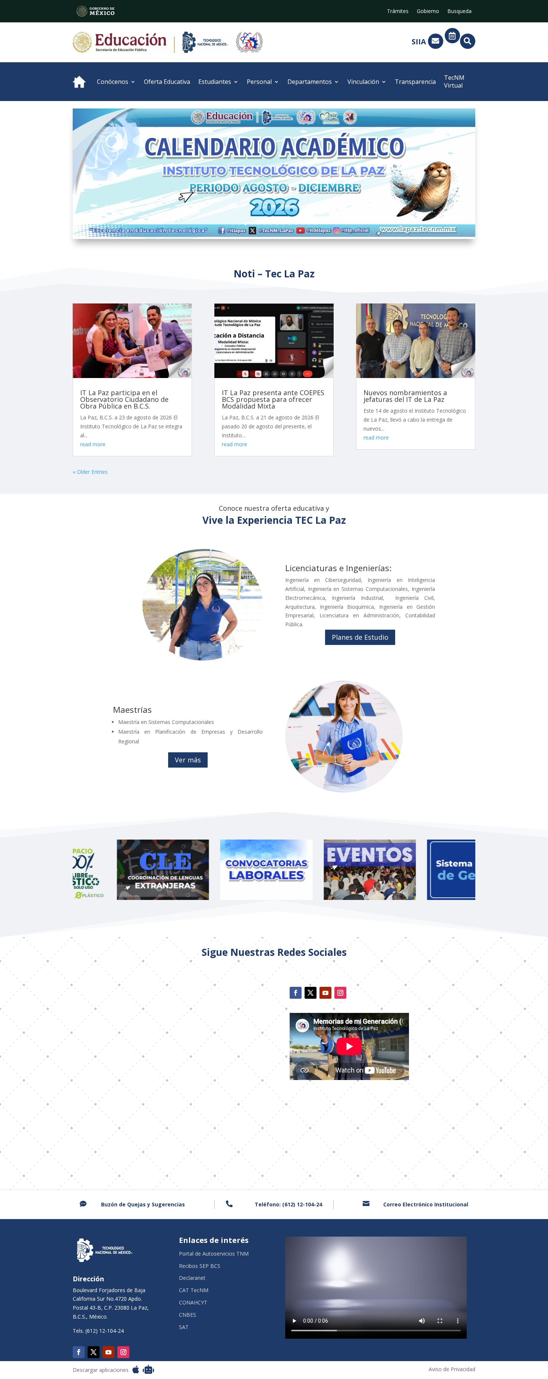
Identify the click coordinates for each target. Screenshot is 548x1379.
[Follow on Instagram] (340, 993)
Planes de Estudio (360, 637)
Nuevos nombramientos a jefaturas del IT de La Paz (405, 396)
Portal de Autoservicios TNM (214, 1254)
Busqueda (459, 12)
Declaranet (192, 1278)
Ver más (188, 759)
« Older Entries (90, 471)
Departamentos (309, 82)
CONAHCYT (193, 1303)
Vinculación (363, 82)
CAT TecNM (193, 1290)
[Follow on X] (310, 993)
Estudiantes (214, 82)
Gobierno (428, 12)
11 (296, 224)
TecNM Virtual (454, 81)
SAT (184, 1327)
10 (290, 224)
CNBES (187, 1315)
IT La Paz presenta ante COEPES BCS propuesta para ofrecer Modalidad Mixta (273, 399)
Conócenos (112, 82)
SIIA (419, 42)
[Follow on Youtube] (325, 993)
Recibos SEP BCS (199, 1266)
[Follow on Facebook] (296, 993)
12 (302, 224)
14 (315, 224)
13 (309, 224)
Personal (259, 82)
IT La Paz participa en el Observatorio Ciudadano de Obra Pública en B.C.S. (124, 399)
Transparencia (415, 82)
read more (92, 444)
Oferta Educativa (167, 82)
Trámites (398, 12)
